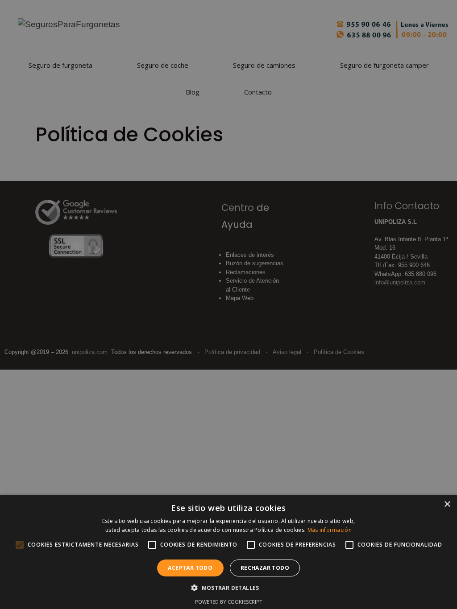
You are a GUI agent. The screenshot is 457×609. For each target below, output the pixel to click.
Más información (329, 530)
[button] (228, 587)
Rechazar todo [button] (265, 568)
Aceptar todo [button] (190, 568)
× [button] (447, 504)
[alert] (228, 304)
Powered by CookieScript (228, 601)
